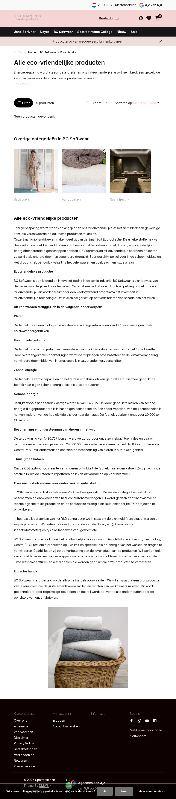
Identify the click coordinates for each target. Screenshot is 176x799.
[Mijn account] (141, 18)
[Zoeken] (78, 18)
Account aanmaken (66, 726)
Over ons (20, 720)
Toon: (97, 103)
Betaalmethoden (25, 749)
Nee (124, 791)
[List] (88, 103)
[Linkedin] (154, 721)
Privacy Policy (24, 743)
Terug (22, 52)
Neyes (45, 32)
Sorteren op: (124, 103)
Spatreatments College (94, 32)
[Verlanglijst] (148, 18)
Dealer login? (109, 18)
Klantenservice (125, 5)
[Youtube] (147, 721)
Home (32, 52)
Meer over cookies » (151, 791)
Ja (104, 791)
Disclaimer (21, 737)
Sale (134, 32)
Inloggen (59, 720)
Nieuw (121, 32)
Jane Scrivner (25, 32)
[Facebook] (131, 721)
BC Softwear (63, 32)
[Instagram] (139, 721)
